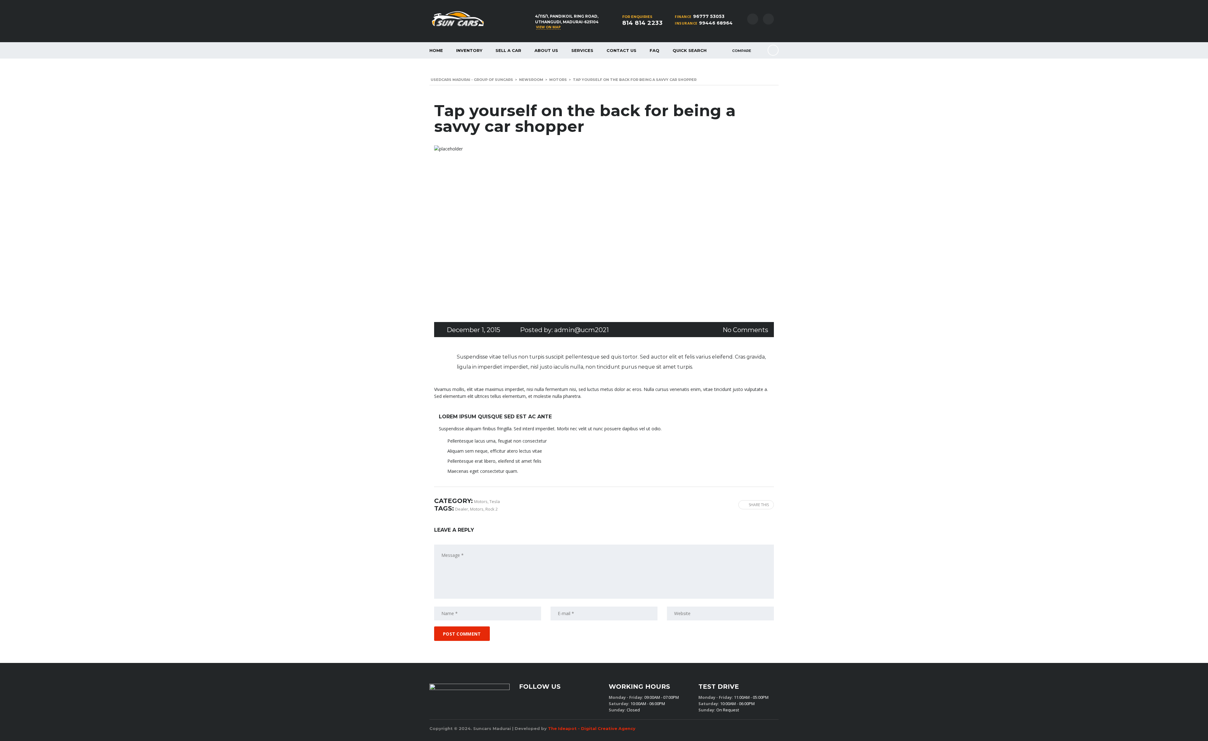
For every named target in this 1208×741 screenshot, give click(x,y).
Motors (477, 509)
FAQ (654, 50)
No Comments (745, 330)
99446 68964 (716, 23)
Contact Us (621, 50)
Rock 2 (491, 509)
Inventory (469, 50)
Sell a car (508, 50)
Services (582, 50)
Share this (759, 504)
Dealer (461, 509)
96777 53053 (708, 16)
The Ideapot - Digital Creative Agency (591, 728)
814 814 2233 (642, 23)
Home (436, 50)
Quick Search (690, 50)
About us (546, 50)
